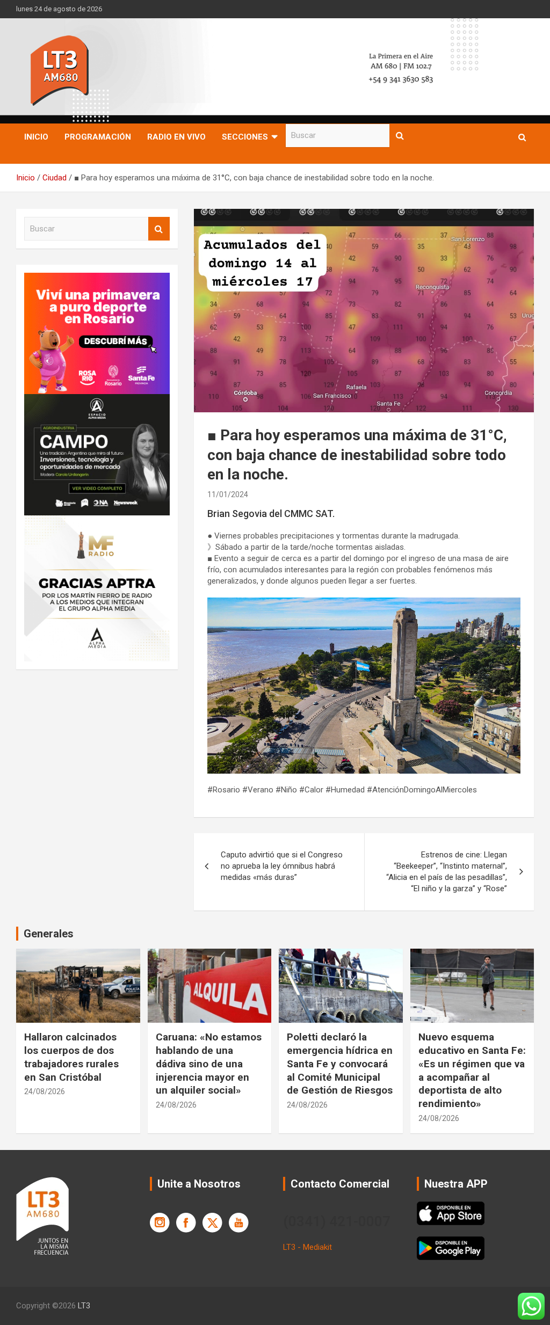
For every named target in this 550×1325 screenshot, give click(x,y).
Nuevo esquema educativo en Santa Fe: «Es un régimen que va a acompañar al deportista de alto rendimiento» (472, 1070)
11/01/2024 (227, 494)
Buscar (400, 135)
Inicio (36, 137)
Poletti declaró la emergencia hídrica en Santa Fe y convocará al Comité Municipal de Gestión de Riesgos (340, 1063)
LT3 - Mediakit (307, 1247)
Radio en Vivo (176, 137)
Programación (97, 137)
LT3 (84, 1306)
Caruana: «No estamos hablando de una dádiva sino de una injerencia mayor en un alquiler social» (209, 1063)
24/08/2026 (44, 1091)
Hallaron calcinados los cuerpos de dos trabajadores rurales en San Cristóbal (71, 1057)
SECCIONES (245, 137)
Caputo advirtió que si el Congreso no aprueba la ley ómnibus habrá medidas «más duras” (282, 866)
